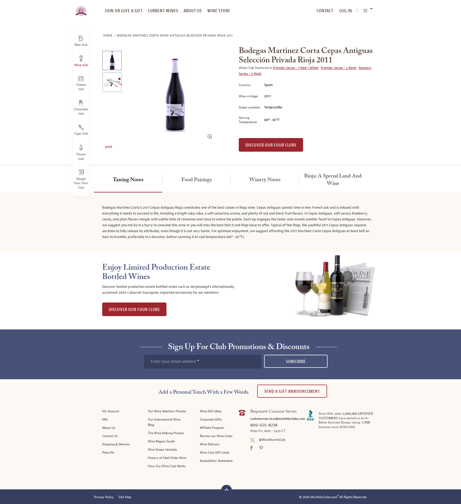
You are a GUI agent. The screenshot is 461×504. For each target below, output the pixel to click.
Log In (345, 11)
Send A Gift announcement (292, 391)
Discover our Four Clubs (270, 145)
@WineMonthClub (272, 440)
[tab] (128, 180)
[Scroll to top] (226, 489)
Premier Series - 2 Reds (338, 68)
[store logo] (81, 8)
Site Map (125, 497)
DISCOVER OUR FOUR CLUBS (134, 309)
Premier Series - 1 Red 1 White (296, 68)
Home (108, 35)
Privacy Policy (104, 497)
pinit (108, 147)
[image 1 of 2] (112, 61)
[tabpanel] (230, 222)
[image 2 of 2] (112, 83)
